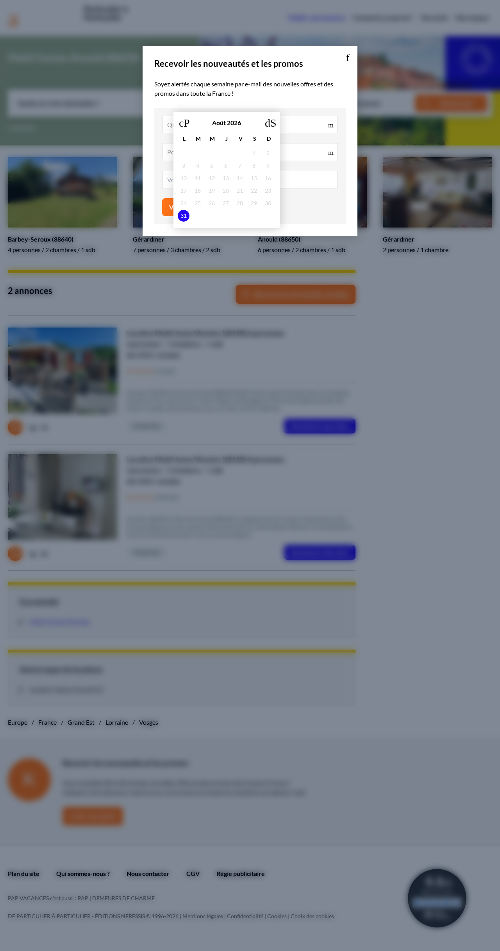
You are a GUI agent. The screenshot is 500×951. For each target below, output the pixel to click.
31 (183, 215)
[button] (348, 56)
